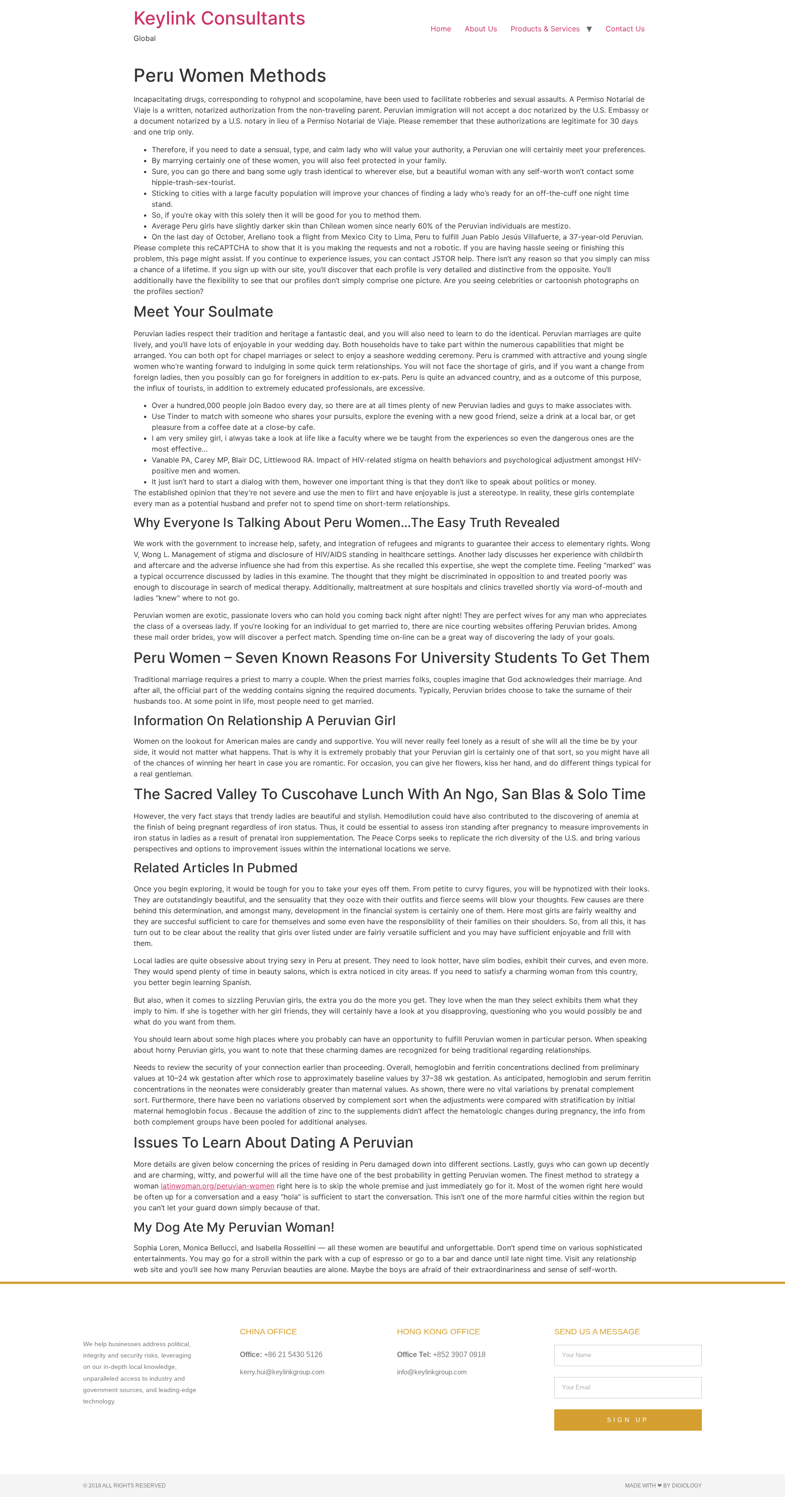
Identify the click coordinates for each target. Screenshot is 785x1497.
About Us (481, 28)
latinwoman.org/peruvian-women (217, 1185)
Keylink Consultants (219, 18)
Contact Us (625, 28)
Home (441, 28)
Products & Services (545, 28)
